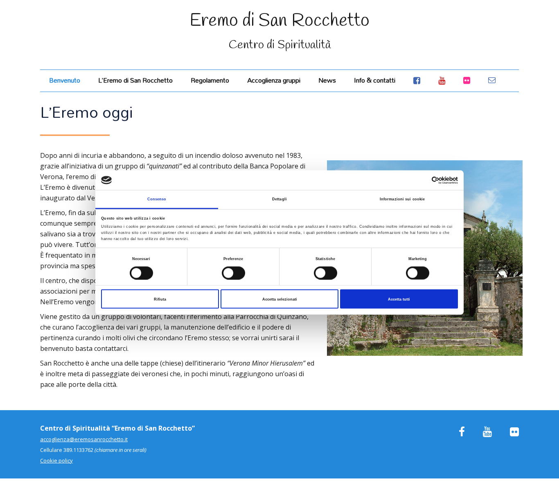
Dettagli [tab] (279, 199)
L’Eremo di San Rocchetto (135, 80)
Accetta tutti (399, 299)
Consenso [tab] (157, 199)
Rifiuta (160, 299)
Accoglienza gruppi (273, 80)
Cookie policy (56, 460)
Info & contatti (374, 80)
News (327, 80)
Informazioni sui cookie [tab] (402, 199)
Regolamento (210, 80)
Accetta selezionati (279, 299)
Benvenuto (64, 80)
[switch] (233, 272)
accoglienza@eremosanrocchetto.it (84, 439)
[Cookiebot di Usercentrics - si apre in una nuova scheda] (422, 180)
